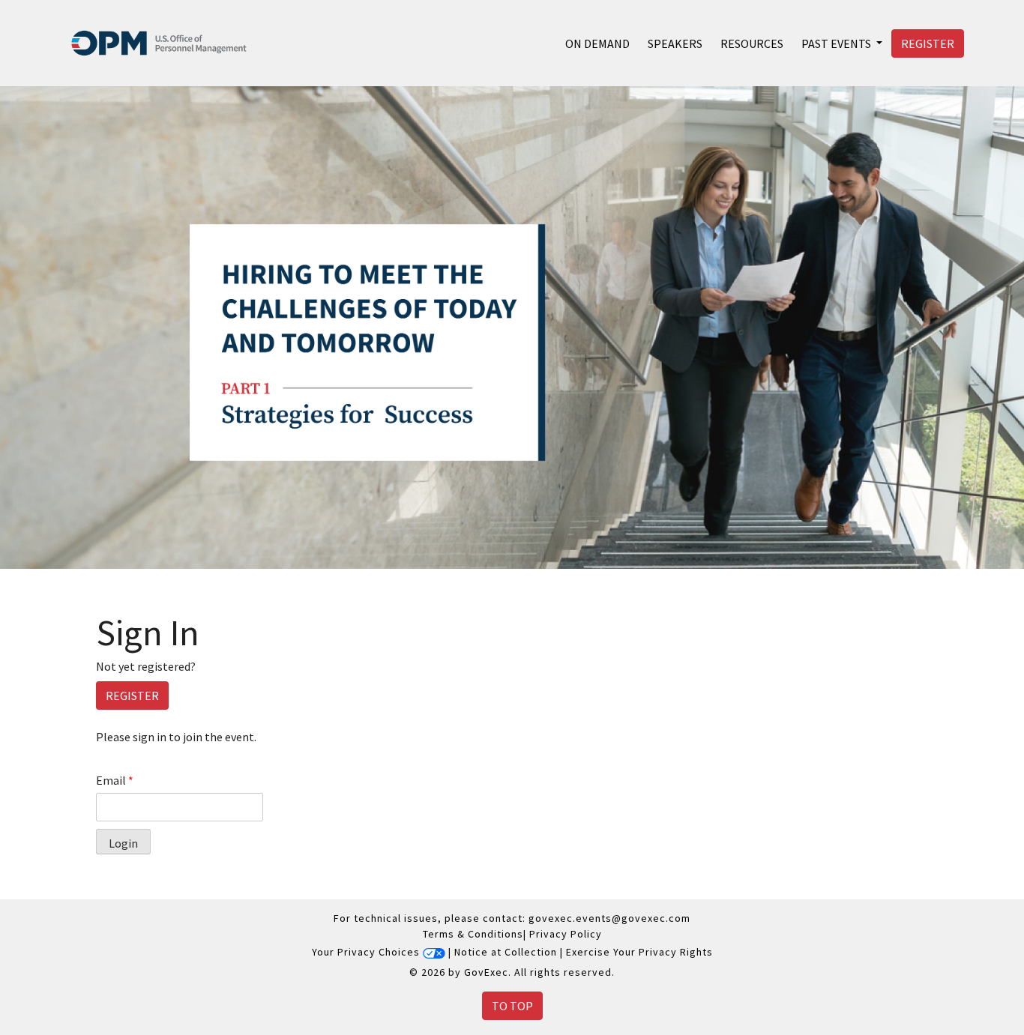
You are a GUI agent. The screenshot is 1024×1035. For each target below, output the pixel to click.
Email (114, 780)
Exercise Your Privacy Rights (639, 952)
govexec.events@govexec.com (609, 918)
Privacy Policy (565, 934)
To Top (512, 1005)
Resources (751, 43)
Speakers (675, 43)
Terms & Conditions (473, 934)
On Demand (597, 43)
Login (123, 843)
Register (927, 43)
